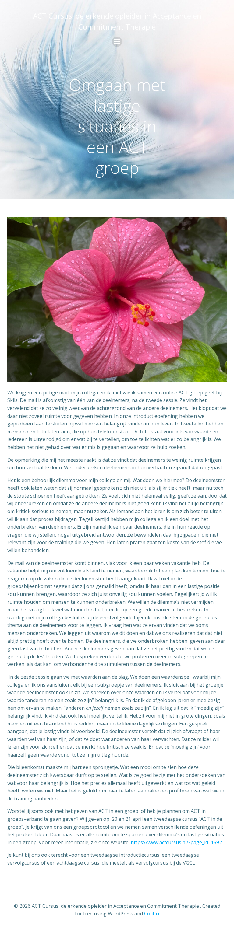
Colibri (151, 913)
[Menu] (117, 42)
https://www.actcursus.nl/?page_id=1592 (176, 842)
